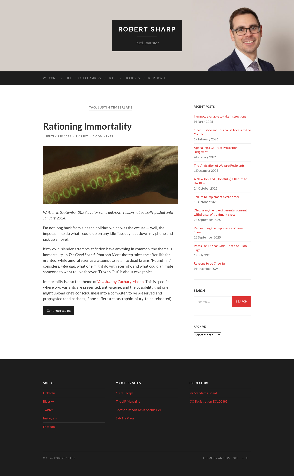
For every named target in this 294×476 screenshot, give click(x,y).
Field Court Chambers (83, 78)
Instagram (50, 418)
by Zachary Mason (120, 281)
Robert (82, 136)
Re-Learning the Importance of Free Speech (218, 230)
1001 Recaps (124, 393)
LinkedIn (49, 393)
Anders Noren (229, 458)
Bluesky (48, 401)
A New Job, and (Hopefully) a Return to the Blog (220, 181)
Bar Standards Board (203, 393)
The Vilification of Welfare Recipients (219, 165)
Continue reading (59, 310)
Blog (113, 78)
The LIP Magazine (128, 401)
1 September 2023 (57, 136)
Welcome (50, 78)
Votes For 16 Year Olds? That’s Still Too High (220, 248)
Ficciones (132, 78)
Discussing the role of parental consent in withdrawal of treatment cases (222, 212)
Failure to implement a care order (216, 197)
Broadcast (156, 78)
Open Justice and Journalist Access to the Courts (222, 132)
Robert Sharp (147, 29)
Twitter (48, 410)
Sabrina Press (125, 418)
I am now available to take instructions (220, 116)
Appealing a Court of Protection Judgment (216, 150)
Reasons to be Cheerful (210, 263)
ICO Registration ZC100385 (208, 401)
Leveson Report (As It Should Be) (138, 410)
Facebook (49, 426)
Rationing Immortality (87, 126)
